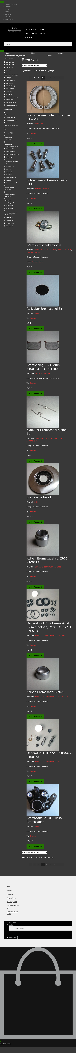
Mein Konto (28, 37)
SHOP (49, 29)
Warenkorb (13, 937)
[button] (2, 51)
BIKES (27, 33)
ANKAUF (34, 33)
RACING (43, 33)
